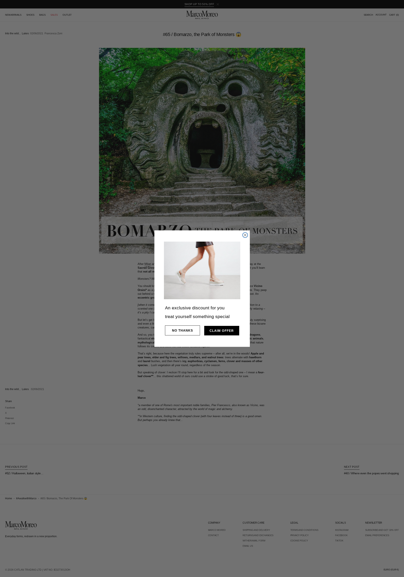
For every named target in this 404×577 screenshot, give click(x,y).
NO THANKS (182, 330)
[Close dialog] (245, 235)
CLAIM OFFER (222, 330)
